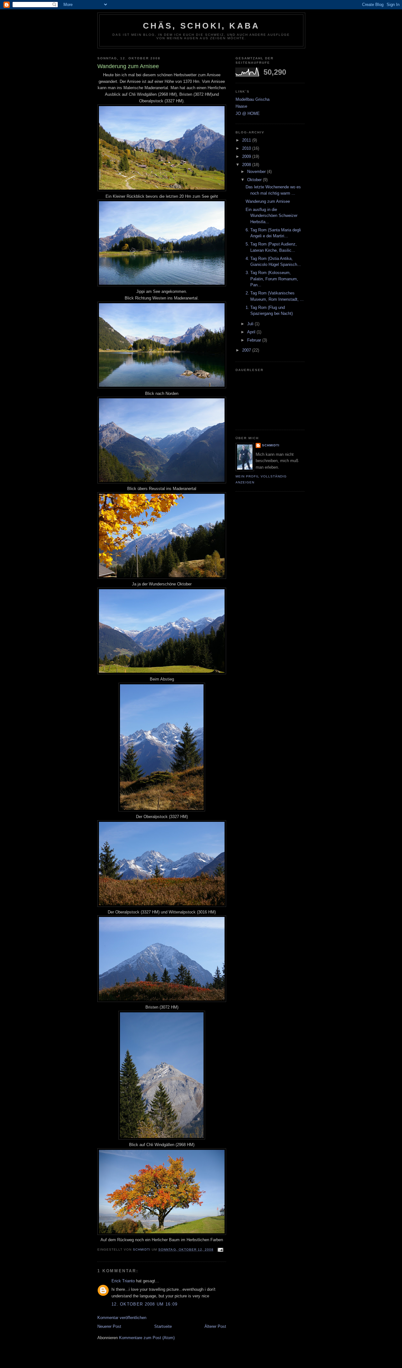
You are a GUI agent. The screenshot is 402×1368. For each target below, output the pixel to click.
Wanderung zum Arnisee (268, 201)
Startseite (163, 1326)
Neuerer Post (109, 1326)
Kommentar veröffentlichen (121, 1317)
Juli (251, 323)
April (252, 332)
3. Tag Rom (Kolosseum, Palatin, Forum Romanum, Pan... (272, 278)
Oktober (255, 179)
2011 (247, 140)
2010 (247, 148)
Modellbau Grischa (252, 99)
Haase (241, 106)
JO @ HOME (248, 113)
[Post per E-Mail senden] (220, 1249)
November (257, 171)
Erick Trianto (123, 1281)
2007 (247, 350)
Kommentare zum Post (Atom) (147, 1337)
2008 (247, 164)
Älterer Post (215, 1326)
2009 (247, 156)
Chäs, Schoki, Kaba (201, 25)
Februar (254, 340)
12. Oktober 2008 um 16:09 (144, 1304)
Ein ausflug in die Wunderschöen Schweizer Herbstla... (271, 215)
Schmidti (271, 445)
